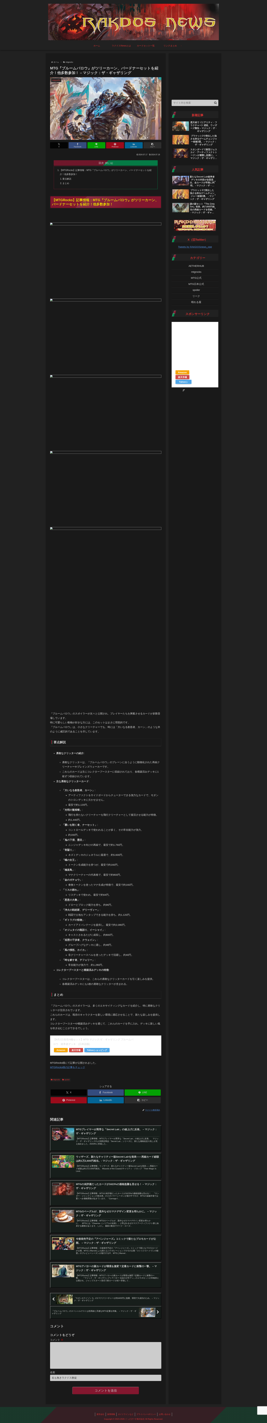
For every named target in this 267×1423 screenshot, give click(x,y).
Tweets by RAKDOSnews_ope (195, 247)
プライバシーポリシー (146, 1414)
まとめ (65, 183)
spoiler (67, 1080)
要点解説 (66, 178)
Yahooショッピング (97, 1050)
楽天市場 (76, 1050)
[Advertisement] (195, 75)
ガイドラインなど (126, 1414)
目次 (101, 162)
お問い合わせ (164, 1414)
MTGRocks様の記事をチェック (67, 1067)
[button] (152, 145)
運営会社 (100, 1414)
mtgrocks (56, 1080)
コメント (56, 1339)
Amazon (60, 1050)
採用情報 (111, 1414)
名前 (52, 1372)
